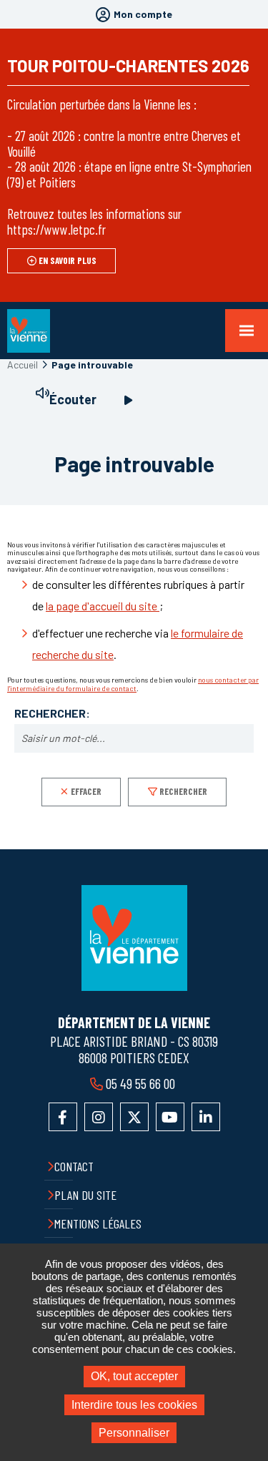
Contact (74, 1166)
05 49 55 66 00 (140, 1083)
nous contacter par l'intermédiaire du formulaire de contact (133, 684)
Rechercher (183, 791)
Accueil (22, 364)
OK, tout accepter (134, 1376)
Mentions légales (98, 1223)
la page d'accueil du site (102, 605)
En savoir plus (67, 260)
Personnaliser (134, 1433)
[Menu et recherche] (246, 330)
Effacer (86, 791)
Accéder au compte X (134, 1117)
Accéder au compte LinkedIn (206, 1117)
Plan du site (85, 1195)
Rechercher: (52, 713)
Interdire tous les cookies (134, 1405)
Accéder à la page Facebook (63, 1117)
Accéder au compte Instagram (98, 1117)
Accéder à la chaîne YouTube (170, 1117)
